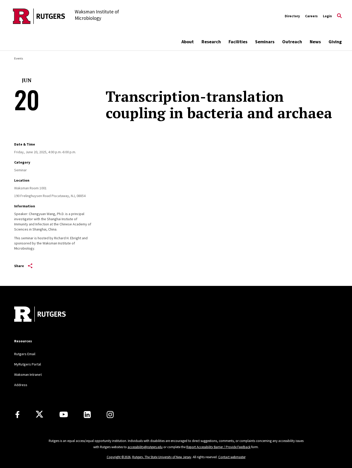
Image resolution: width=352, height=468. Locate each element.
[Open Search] (339, 16)
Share (19, 265)
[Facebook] (17, 414)
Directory (292, 16)
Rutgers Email (24, 354)
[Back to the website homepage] (39, 16)
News (315, 42)
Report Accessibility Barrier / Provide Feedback (218, 447)
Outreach (292, 42)
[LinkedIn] (87, 414)
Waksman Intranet (28, 374)
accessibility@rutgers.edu (145, 447)
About (187, 42)
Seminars (264, 42)
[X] (39, 414)
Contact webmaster (232, 457)
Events (18, 58)
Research (211, 42)
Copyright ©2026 (118, 457)
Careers (311, 16)
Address (20, 384)
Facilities (238, 42)
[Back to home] (40, 315)
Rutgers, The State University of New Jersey (161, 457)
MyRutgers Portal (27, 364)
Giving (335, 42)
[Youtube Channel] (64, 414)
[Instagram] (110, 414)
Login (327, 16)
